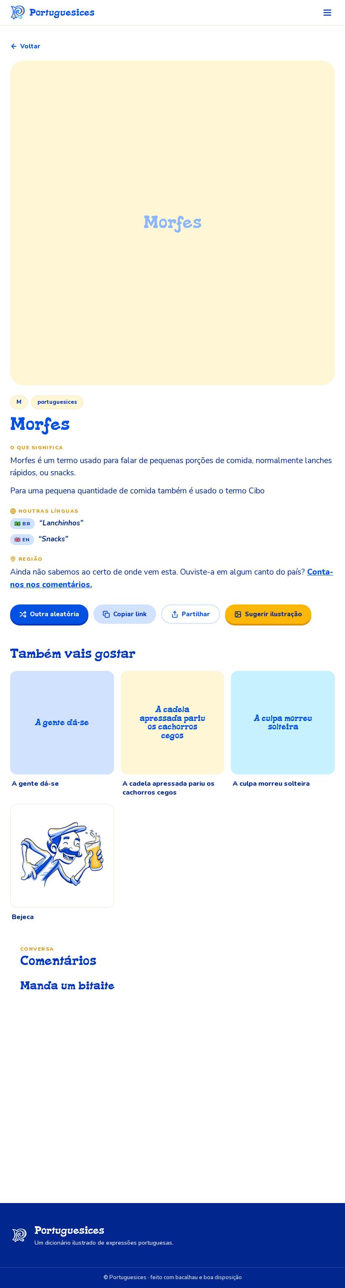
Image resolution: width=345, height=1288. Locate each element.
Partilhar (196, 614)
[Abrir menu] (327, 12)
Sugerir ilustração (273, 614)
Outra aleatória (54, 614)
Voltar (30, 46)
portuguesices (57, 402)
